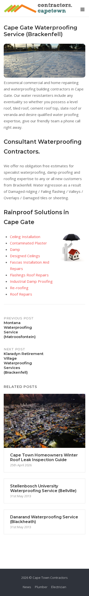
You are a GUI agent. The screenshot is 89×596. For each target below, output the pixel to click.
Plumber (41, 587)
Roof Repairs (21, 294)
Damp (15, 249)
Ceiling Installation (25, 236)
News (27, 587)
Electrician (58, 587)
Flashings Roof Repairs (29, 274)
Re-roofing (19, 287)
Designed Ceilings (25, 255)
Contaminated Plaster (28, 243)
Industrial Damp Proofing (31, 281)
